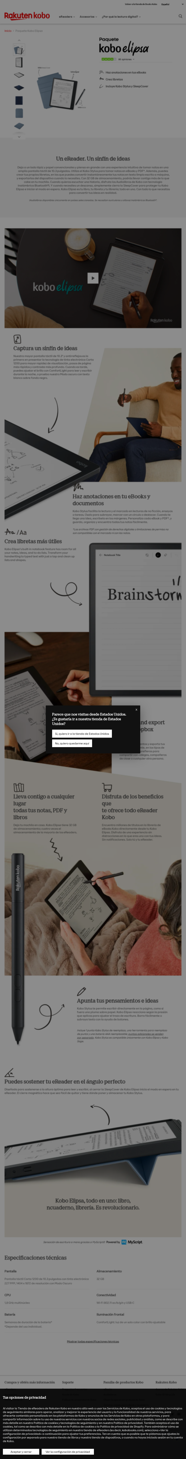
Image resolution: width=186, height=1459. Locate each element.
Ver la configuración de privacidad (68, 1452)
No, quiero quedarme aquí (72, 743)
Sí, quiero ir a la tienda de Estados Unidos (82, 733)
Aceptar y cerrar (21, 1452)
